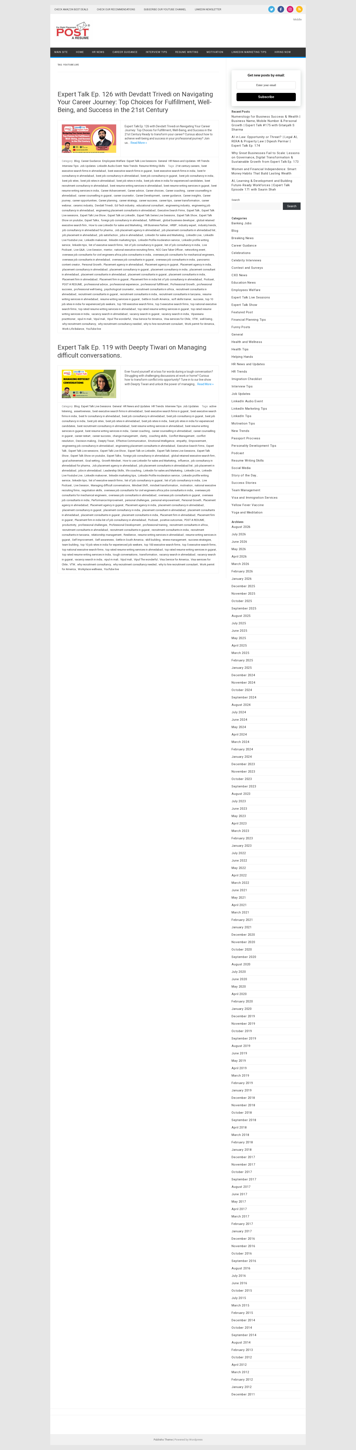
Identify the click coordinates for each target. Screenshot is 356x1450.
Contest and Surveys (247, 268)
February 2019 (242, 1083)
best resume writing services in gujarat (186, 185)
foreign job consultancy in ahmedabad (124, 220)
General (162, 161)
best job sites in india (129, 180)
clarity (143, 435)
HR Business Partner (156, 225)
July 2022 (239, 853)
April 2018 (239, 1127)
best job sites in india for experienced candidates (173, 180)
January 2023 (242, 846)
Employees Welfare (113, 161)
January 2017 (242, 1231)
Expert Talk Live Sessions (142, 161)
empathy (181, 440)
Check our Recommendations (116, 9)
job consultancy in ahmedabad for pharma (87, 230)
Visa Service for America (147, 318)
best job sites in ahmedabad (98, 180)
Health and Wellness (247, 342)
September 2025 (244, 608)
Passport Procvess (246, 438)
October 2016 (242, 1253)
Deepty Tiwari (106, 440)
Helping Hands (242, 357)
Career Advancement (113, 190)
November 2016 (243, 1246)
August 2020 (241, 964)
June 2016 (239, 1283)
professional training (155, 524)
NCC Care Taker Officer (169, 249)
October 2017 (242, 1172)
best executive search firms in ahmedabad (118, 411)
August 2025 (241, 616)
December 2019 (243, 1016)
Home (80, 52)
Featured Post (242, 312)
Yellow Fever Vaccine (248, 505)
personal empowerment (165, 500)
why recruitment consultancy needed (120, 323)
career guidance (171, 195)
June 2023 (239, 808)
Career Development (148, 195)
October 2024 (242, 690)
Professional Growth (182, 284)
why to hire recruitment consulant (163, 323)
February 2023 (242, 838)
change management (125, 435)
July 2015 (239, 1298)
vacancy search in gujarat (144, 314)
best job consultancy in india (196, 175)
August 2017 (241, 1187)
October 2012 (242, 1357)
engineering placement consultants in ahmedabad (126, 210)
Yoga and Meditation (247, 512)
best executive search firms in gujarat (130, 170)
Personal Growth (92, 264)
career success (148, 200)
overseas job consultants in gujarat (133, 259)
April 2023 (239, 823)
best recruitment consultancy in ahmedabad (103, 426)
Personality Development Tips (254, 446)
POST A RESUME (72, 284)
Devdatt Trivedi (104, 205)
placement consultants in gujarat (147, 274)
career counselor (124, 195)
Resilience (130, 534)
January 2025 (242, 668)
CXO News (239, 275)
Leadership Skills (113, 470)
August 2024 (241, 705)
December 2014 (243, 1320)
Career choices (155, 190)
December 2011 (243, 1394)
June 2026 (239, 542)
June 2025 (239, 631)
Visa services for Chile (177, 318)
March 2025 (240, 653)
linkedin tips (79, 245)
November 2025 (243, 593)
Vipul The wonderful (119, 318)
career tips (165, 200)
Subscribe (266, 97)
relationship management (106, 534)
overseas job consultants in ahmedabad (86, 259)
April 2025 (239, 645)
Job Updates (88, 165)
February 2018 (242, 1142)
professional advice (96, 284)
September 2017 (244, 1179)
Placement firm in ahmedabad (79, 279)
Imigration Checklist (247, 379)
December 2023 (243, 764)
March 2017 (240, 1216)
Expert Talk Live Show (93, 215)
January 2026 (242, 579)
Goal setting (92, 460)
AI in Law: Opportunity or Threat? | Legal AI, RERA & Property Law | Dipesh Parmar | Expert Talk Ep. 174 (264, 141)
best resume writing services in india (106, 431)
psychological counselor (119, 289)
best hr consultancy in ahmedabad (99, 416)
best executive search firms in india (174, 170)
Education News (244, 282)
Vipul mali (99, 318)
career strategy (128, 200)
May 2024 (239, 727)
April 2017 (239, 1209)
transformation (148, 554)
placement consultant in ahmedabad (164, 510)
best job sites (70, 180)
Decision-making (86, 440)
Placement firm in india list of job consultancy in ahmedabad (166, 279)
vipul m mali (84, 318)
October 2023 (242, 779)
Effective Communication (131, 440)
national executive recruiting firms (134, 249)
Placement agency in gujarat (161, 264)
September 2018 (244, 1120)
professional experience (124, 284)
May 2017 (239, 1201)
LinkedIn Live (193, 235)
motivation (186, 485)
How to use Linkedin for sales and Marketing (115, 225)
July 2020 (239, 972)
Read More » (139, 142)
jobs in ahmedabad (131, 235)
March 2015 (240, 1305)
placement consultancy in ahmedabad (85, 269)
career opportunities (85, 200)
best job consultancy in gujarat (159, 175)
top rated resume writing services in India (86, 554)
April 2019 (239, 1068)
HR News (98, 52)
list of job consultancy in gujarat (144, 245)
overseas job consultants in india (175, 259)
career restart (82, 435)
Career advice (136, 190)
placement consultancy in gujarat (129, 269)
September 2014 (244, 1335)
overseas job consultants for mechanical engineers (183, 254)
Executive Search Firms (171, 210)
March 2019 (240, 1075)
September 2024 (244, 697)
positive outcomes (171, 520)
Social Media (241, 468)
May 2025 (239, 638)
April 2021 (239, 905)
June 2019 (239, 1053)
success (198, 299)
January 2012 (242, 1387)
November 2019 (243, 1024)
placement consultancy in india (169, 269)
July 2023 (239, 801)
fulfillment (155, 220)
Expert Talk (193, 210)
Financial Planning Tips (249, 320)
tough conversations (125, 554)
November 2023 (243, 771)
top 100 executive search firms (135, 304)
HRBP (173, 225)
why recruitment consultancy (79, 323)
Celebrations (241, 253)
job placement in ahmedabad (79, 235)
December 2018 (243, 1098)
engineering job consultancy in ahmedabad (88, 445)
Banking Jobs (242, 223)
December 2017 (243, 1157)
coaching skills (158, 435)
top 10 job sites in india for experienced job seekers (111, 544)
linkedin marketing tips (122, 240)
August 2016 (241, 1268)
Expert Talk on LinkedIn (121, 215)
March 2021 (240, 912)
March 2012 (240, 1372)
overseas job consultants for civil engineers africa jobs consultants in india (106, 254)
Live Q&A (79, 249)
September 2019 (244, 1038)
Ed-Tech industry (124, 205)
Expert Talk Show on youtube (88, 455)
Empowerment (197, 440)
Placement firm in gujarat (114, 279)
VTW (195, 318)
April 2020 (239, 994)
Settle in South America (155, 299)
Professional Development (125, 524)
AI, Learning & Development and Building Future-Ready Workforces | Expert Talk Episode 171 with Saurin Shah (262, 185)
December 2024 (243, 675)
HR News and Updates (182, 161)
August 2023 (241, 794)
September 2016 (244, 1261)
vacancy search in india (175, 314)
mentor (108, 249)
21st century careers (187, 165)
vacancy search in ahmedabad (109, 314)
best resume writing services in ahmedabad (136, 185)
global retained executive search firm (193, 455)
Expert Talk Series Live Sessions (156, 215)
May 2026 (239, 549)
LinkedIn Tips (241, 416)
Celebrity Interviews (246, 260)
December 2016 (243, 1239)
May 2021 (239, 897)
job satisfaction (108, 235)
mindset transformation (164, 485)
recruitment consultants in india (138, 294)
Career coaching (175, 190)
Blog (77, 161)
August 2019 (241, 1046)
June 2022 (239, 860)
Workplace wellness (90, 569)
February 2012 (242, 1379)
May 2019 (239, 1061)
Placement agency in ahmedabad (123, 264)
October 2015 (242, 1290)
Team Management (246, 490)
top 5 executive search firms (172, 304)
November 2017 (243, 1164)
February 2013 (242, 1350)
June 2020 (239, 979)
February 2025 (242, 660)
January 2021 (242, 927)
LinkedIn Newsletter (208, 9)
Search (236, 199)
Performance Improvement (107, 500)
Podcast (209, 279)
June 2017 (239, 1194)
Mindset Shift (140, 485)
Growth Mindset (111, 460)
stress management (174, 539)
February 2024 (242, 749)
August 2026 (241, 527)
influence (183, 460)
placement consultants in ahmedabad (103, 274)
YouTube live (93, 328)
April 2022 (239, 875)
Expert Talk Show (187, 215)
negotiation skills (92, 490)
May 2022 (239, 868)
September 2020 (244, 957)
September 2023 (244, 786)
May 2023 (239, 816)
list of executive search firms (106, 245)
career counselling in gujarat (95, 195)
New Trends (130, 165)
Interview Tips (156, 52)
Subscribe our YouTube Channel (165, 9)
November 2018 (243, 1105)
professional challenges (92, 524)
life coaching (133, 470)
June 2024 (239, 719)
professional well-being (88, 289)
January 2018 (242, 1150)
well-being (206, 318)
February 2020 (242, 1001)
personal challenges (137, 500)
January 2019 (242, 1090)
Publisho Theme (163, 1439)
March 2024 (240, 742)
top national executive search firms (82, 549)
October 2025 (242, 601)
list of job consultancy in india (182, 245)
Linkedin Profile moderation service (159, 240)
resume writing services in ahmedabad (161, 534)
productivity (69, 524)
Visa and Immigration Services (255, 497)
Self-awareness (104, 539)
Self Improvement (82, 539)
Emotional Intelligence (161, 440)
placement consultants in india (187, 274)
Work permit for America (199, 323)
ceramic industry (83, 205)
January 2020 (242, 1009)
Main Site (61, 52)
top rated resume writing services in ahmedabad (107, 309)
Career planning (108, 200)
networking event (195, 249)
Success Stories (244, 483)
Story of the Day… (245, 475)
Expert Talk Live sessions (83, 450)
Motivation (215, 52)
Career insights (192, 195)
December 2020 (243, 935)
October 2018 (242, 1112)
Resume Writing (186, 52)
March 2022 (240, 883)
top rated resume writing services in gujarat (163, 309)
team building (70, 544)
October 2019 (242, 1031)
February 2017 (242, 1224)
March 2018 (240, 1135)
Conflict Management (181, 435)
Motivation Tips (243, 423)
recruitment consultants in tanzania (179, 294)
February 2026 (242, 571)
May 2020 (239, 986)
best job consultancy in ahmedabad (117, 175)
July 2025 (239, 623)
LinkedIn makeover (95, 240)
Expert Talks (92, 220)
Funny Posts (241, 327)
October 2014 (242, 1328)
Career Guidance (125, 52)
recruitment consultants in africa (155, 289)
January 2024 (242, 757)
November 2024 (243, 682)
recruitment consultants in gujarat (98, 294)
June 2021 (239, 890)
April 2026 (239, 556)
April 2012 (239, 1365)
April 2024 (239, 734)
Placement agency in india (195, 264)
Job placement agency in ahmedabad (137, 230)
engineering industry (178, 205)
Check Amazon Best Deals (71, 9)
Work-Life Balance (73, 328)
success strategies (199, 539)
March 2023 (240, 831)
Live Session (94, 249)
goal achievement (72, 460)
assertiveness (82, 411)
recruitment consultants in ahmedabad (85, 529)
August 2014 (241, 1342)
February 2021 (242, 920)
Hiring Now (283, 52)
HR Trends (203, 161)
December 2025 (243, 586)
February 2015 (242, 1313)
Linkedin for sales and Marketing (164, 235)
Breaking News (243, 238)
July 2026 (239, 534)
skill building (152, 539)
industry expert (187, 225)
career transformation (187, 200)
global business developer (178, 220)
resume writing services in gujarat (120, 299)
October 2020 (242, 949)
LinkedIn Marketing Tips (249, 52)
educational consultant (150, 205)
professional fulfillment (154, 284)
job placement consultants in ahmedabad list (188, 230)
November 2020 (243, 942)
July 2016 (239, 1276)
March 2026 (240, 564)
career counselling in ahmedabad (171, 431)
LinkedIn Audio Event (109, 165)
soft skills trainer (181, 299)
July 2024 (239, 712)
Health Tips (240, 349)
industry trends (207, 225)
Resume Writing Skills (152, 165)
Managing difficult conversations (110, 485)
